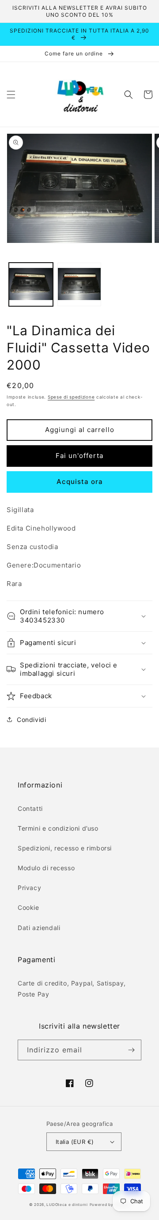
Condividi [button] (31, 719)
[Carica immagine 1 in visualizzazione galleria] (31, 285)
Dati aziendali (39, 927)
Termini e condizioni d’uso (58, 828)
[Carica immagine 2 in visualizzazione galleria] (79, 285)
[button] (11, 94)
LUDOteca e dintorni (66, 1204)
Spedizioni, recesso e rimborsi (65, 848)
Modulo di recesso (46, 868)
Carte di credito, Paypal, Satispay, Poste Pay (72, 988)
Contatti (30, 808)
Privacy (29, 887)
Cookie (28, 907)
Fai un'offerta (79, 455)
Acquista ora (80, 481)
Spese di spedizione (71, 396)
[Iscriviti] (131, 1050)
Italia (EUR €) (75, 1141)
